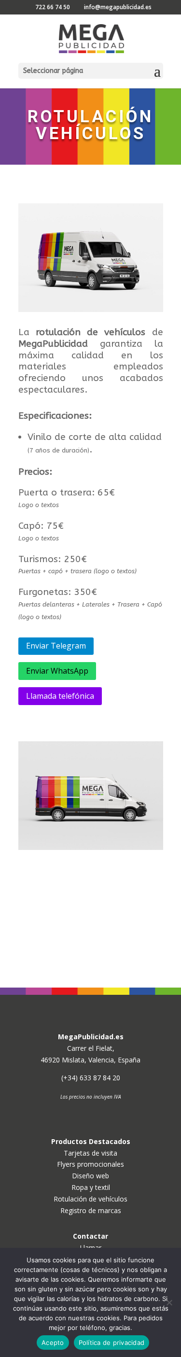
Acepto (53, 1342)
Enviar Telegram (56, 645)
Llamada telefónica (60, 696)
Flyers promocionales (90, 1164)
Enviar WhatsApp (57, 670)
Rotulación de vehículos (90, 1198)
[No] (169, 1302)
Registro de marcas (90, 1210)
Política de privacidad (112, 1342)
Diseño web (90, 1175)
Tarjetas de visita (90, 1153)
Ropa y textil (90, 1187)
